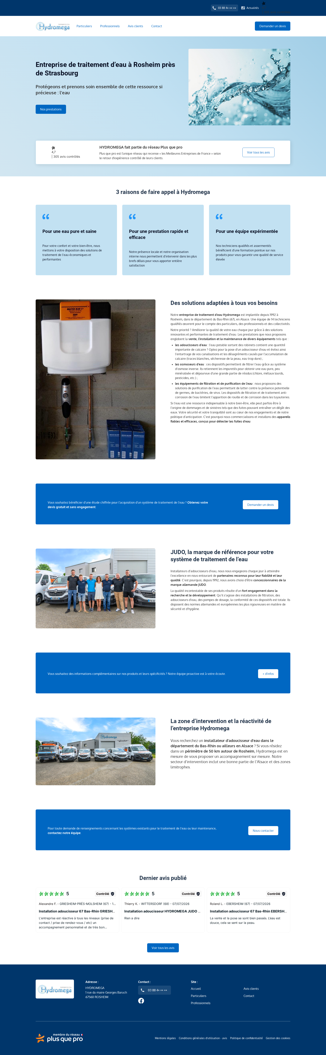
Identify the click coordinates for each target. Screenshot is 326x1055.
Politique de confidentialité (246, 1038)
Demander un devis (272, 26)
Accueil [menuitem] (196, 989)
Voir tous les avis (258, 152)
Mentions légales (165, 1038)
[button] (77, 910)
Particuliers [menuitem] (84, 26)
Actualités (253, 7)
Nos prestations (51, 109)
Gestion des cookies (278, 1038)
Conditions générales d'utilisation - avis (203, 1038)
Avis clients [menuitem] (135, 26)
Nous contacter (263, 831)
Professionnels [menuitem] (110, 26)
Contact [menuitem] (156, 26)
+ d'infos (268, 674)
